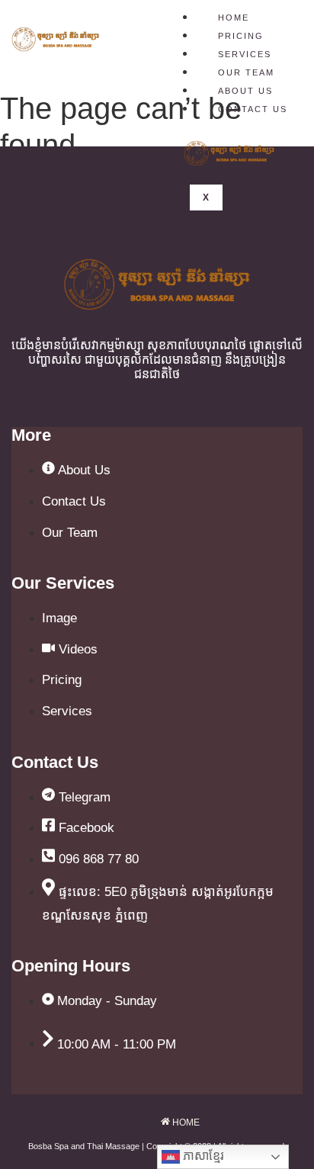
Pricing (241, 35)
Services (244, 54)
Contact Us (252, 109)
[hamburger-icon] (283, 15)
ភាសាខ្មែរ (202, 1155)
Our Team (246, 72)
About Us (245, 90)
